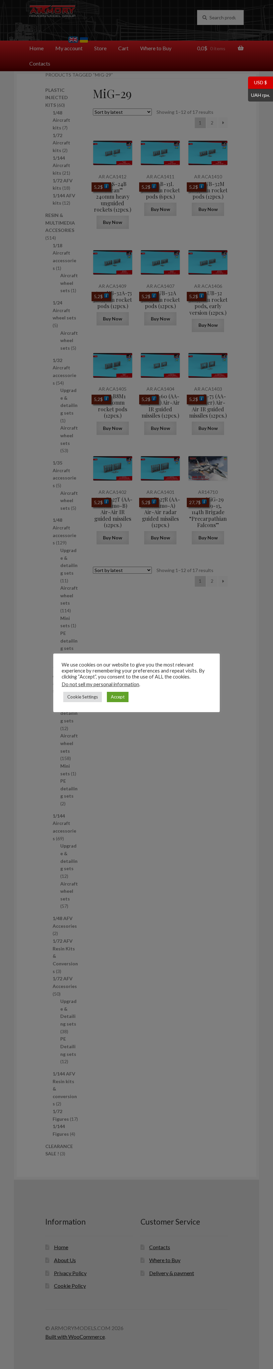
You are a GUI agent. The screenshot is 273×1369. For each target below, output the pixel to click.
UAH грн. (259, 95)
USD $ (257, 82)
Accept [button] (118, 696)
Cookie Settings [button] (82, 696)
